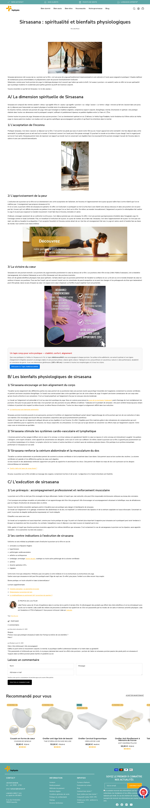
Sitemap (52, 800)
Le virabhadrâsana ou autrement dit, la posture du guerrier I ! (31, 595)
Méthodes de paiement (56, 788)
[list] (75, 726)
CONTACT (10, 778)
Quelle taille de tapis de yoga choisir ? (23, 468)
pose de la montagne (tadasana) (100, 400)
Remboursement (54, 785)
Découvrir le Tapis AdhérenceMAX (24, 366)
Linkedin (69, 610)
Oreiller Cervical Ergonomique (92, 740)
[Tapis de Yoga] (75, 346)
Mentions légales (55, 791)
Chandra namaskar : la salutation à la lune (24, 589)
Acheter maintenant (135, 695)
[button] (134, 8)
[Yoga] (75, 261)
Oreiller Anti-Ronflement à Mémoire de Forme (127, 741)
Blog (78, 788)
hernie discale (30, 559)
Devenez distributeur (56, 803)
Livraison (52, 782)
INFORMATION (55, 778)
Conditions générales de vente (59, 794)
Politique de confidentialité (58, 797)
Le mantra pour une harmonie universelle (24, 409)
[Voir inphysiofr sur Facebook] (117, 804)
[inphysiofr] (12, 8)
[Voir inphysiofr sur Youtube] (131, 804)
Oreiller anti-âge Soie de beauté (57, 740)
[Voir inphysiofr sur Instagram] (126, 804)
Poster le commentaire (20, 682)
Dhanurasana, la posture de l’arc (21, 592)
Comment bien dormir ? (84, 791)
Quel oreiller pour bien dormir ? (87, 794)
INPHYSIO (81, 778)
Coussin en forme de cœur (22, 740)
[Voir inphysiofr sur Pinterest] (121, 804)
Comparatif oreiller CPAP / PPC (87, 797)
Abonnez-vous (135, 786)
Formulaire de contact (84, 785)
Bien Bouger (14, 616)
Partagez (15, 621)
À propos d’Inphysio (83, 782)
